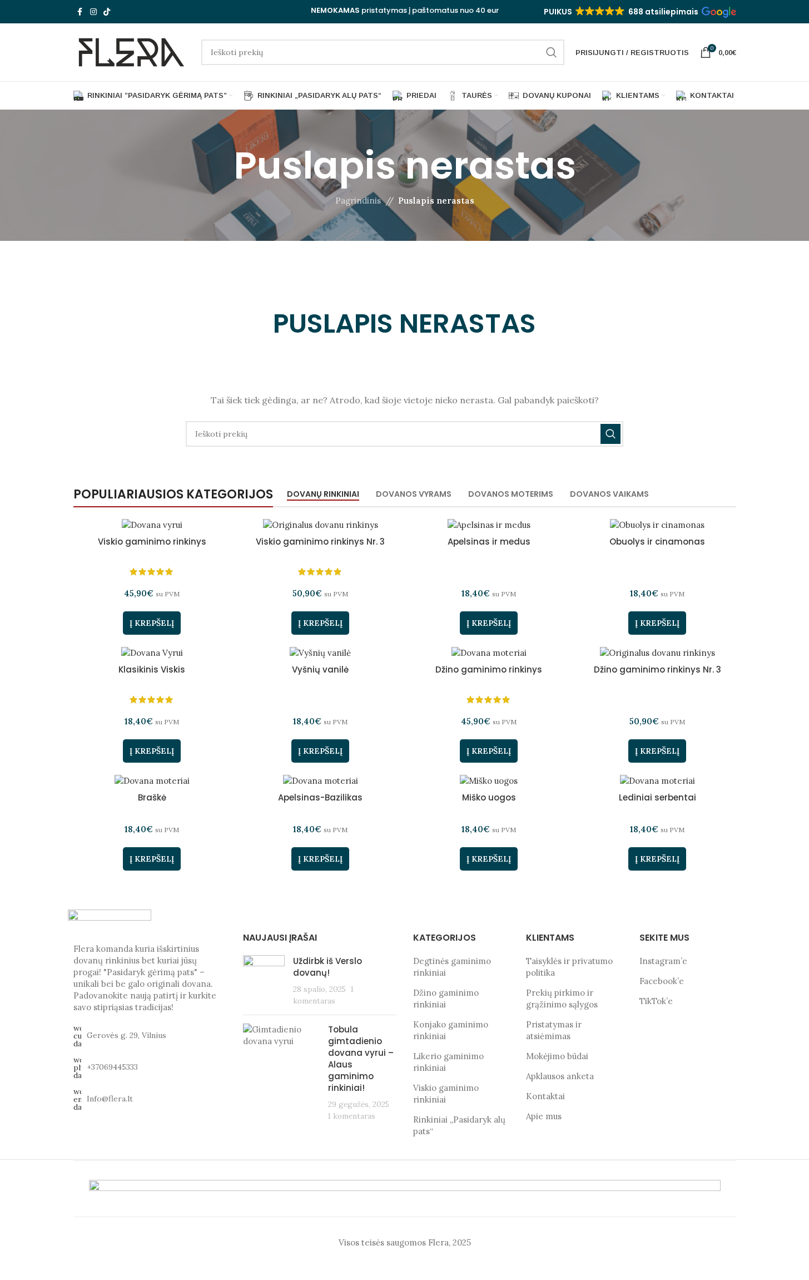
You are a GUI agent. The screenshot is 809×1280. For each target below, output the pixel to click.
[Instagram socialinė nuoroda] (93, 11)
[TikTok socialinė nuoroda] (106, 11)
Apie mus (544, 1116)
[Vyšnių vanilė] (320, 652)
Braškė (152, 797)
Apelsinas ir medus (489, 541)
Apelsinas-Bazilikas (320, 797)
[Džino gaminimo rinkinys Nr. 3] (657, 652)
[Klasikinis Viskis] (152, 652)
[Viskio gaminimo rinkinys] (152, 524)
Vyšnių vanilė (320, 669)
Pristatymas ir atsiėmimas (554, 1030)
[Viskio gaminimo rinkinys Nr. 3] (320, 524)
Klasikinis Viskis (151, 669)
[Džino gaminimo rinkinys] (489, 652)
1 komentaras (351, 1116)
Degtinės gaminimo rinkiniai (452, 967)
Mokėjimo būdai (557, 1056)
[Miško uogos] (489, 780)
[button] (639, 11)
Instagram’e (663, 961)
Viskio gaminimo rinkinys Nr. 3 (320, 541)
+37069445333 (112, 1067)
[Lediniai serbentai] (657, 780)
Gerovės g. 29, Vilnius (126, 1035)
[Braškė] (152, 780)
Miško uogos (489, 797)
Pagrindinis (358, 200)
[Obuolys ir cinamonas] (657, 524)
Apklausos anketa (560, 1076)
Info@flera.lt (110, 1099)
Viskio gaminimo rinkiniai (446, 1094)
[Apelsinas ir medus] (489, 524)
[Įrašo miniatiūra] (264, 980)
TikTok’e (656, 1001)
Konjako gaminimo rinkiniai (450, 1030)
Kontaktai (545, 1096)
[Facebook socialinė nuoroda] (80, 11)
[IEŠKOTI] (551, 52)
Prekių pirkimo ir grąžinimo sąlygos (562, 998)
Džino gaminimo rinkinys (488, 669)
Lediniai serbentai (657, 797)
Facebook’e (661, 981)
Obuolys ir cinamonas (657, 541)
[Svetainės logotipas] (131, 51)
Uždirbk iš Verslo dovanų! (327, 966)
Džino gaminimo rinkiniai (446, 998)
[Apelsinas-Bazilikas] (320, 780)
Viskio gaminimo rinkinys (152, 541)
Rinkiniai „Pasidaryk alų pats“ (459, 1125)
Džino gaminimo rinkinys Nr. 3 (657, 669)
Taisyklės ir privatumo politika (569, 967)
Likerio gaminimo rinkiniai (448, 1062)
